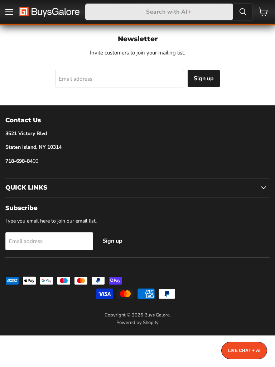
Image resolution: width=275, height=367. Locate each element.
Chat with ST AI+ (244, 350)
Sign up (204, 78)
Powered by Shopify (137, 322)
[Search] (242, 12)
